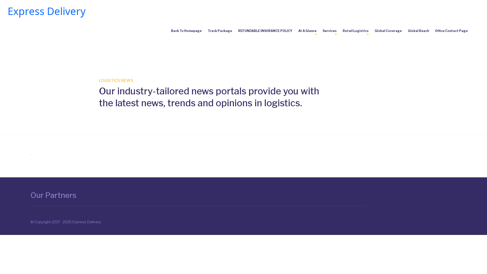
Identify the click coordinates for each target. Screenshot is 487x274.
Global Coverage (388, 31)
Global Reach (418, 31)
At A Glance (307, 31)
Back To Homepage (186, 31)
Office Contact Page (451, 31)
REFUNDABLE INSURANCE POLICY (265, 31)
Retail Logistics (356, 31)
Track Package (220, 31)
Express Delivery (46, 11)
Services (330, 31)
